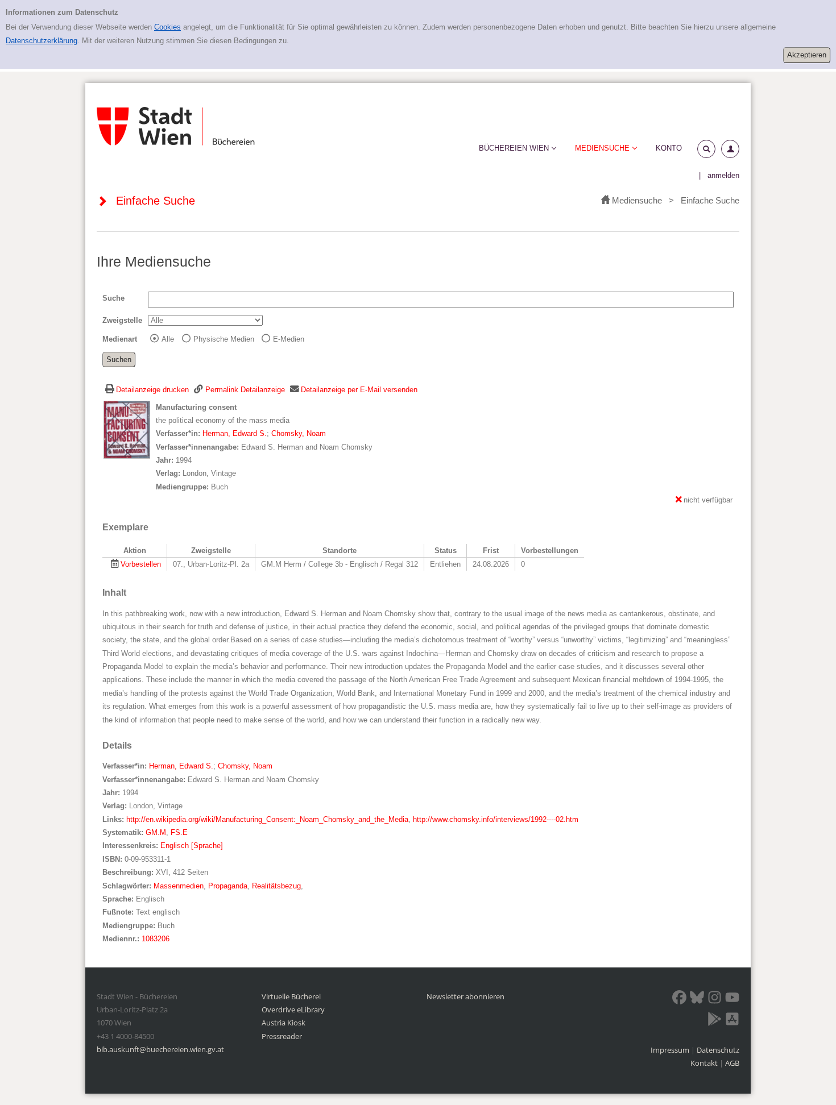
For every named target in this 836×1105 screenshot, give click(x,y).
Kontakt (704, 1063)
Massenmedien (179, 886)
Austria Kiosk (283, 1022)
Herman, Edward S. (234, 433)
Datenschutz (718, 1050)
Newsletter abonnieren (465, 996)
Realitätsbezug (276, 886)
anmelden (723, 175)
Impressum (671, 1050)
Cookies (167, 27)
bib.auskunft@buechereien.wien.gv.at (160, 1049)
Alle (168, 339)
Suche (113, 298)
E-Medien (288, 339)
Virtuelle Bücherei (291, 996)
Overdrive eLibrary (293, 1009)
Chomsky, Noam (298, 433)
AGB (732, 1063)
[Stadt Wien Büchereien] (176, 126)
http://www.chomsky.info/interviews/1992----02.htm (495, 819)
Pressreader (282, 1036)
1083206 (155, 938)
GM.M (156, 832)
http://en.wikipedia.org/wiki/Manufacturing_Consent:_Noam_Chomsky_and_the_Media (267, 819)
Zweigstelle (122, 320)
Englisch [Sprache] (191, 845)
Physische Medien (223, 339)
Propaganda (227, 886)
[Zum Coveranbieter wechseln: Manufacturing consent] (127, 429)
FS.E (179, 832)
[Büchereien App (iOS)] (732, 1021)
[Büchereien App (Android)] (714, 1021)
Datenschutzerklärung (41, 40)
